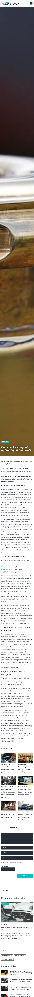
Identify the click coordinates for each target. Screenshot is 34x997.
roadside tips (7, 956)
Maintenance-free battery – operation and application (25, 792)
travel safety (20, 956)
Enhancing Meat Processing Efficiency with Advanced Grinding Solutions (21, 972)
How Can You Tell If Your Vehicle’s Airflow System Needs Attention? (20, 988)
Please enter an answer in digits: (12, 862)
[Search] (3, 890)
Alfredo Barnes (8, 468)
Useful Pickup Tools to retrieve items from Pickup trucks (25, 817)
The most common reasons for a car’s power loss (7, 769)
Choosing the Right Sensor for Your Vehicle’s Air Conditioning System (21, 980)
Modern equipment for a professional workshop (25, 769)
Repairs (5, 442)
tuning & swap (7, 959)
